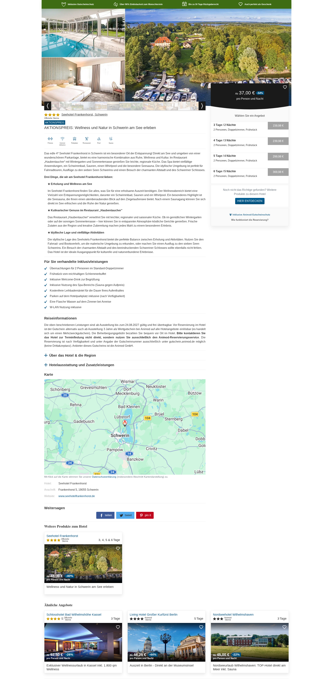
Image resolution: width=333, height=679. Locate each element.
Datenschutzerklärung (170, 423)
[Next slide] (202, 106)
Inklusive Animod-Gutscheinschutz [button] (251, 214)
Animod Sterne (148, 619)
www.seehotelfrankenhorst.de (76, 496)
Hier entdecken (249, 200)
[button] (285, 87)
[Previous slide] (47, 106)
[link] (78, 4)
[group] (54, 106)
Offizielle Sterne (51, 118)
